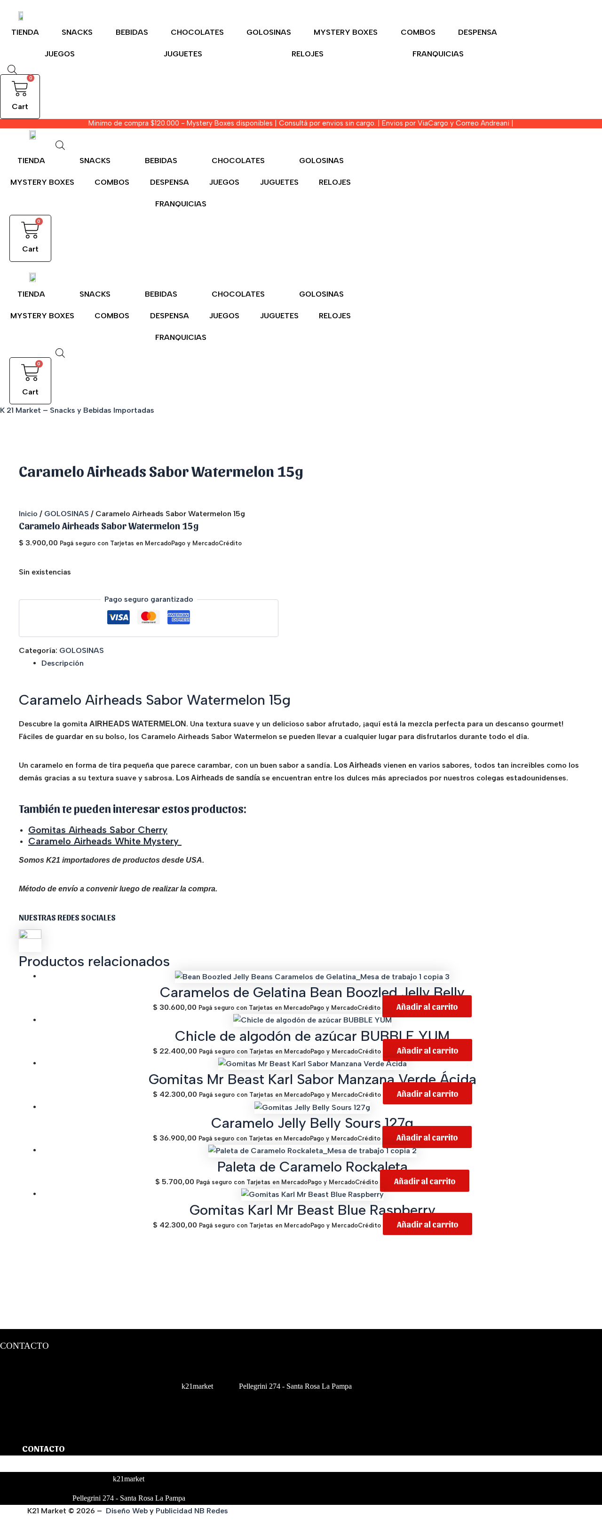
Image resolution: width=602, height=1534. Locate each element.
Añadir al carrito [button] (427, 1006)
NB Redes (212, 1510)
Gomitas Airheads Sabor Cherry (97, 829)
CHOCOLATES (197, 32)
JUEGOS (60, 53)
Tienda (25, 32)
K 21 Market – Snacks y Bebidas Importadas (77, 410)
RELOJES (308, 53)
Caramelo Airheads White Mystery (105, 841)
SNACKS (77, 32)
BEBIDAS (132, 32)
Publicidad (174, 1510)
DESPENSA (477, 32)
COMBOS (418, 32)
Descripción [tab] (62, 663)
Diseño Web (127, 1510)
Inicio (28, 513)
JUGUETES (183, 53)
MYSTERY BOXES (346, 32)
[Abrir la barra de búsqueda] (12, 69)
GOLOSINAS (268, 32)
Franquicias (438, 53)
